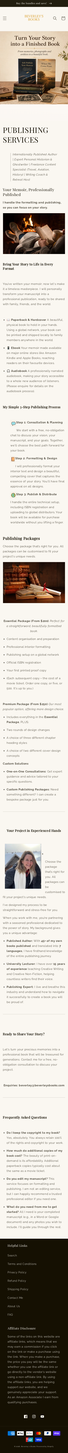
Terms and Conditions (22, 1263)
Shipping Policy (18, 1289)
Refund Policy (17, 1280)
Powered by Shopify (45, 1446)
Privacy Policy (17, 1272)
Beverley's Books (28, 1446)
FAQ (10, 1314)
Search (12, 1255)
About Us (14, 1306)
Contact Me (15, 1297)
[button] (5, 18)
